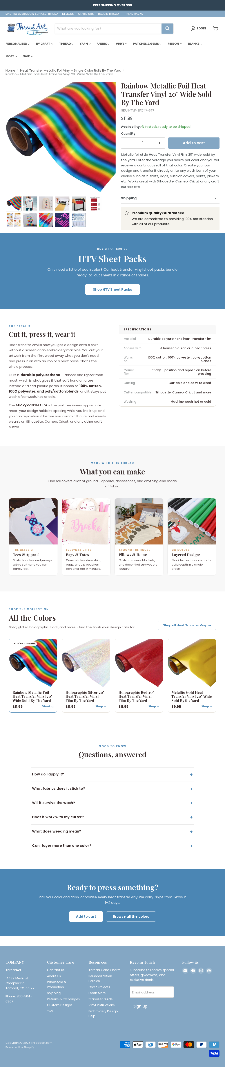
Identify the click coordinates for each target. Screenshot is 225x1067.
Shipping (54, 993)
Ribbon (174, 43)
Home (10, 70)
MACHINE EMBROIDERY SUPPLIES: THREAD (31, 13)
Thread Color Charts (104, 970)
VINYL (120, 43)
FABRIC (101, 43)
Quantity (128, 133)
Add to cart (86, 916)
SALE (27, 56)
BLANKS (194, 43)
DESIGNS (68, 13)
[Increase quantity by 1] (159, 143)
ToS (50, 1011)
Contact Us (56, 970)
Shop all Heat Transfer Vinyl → (187, 625)
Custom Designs (60, 1005)
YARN (84, 43)
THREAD (65, 43)
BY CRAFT (43, 43)
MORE (10, 56)
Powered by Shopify (19, 1047)
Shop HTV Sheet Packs (112, 289)
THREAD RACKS (133, 13)
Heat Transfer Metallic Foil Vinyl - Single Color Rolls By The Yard (70, 70)
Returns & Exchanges (63, 999)
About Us (54, 976)
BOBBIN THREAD (108, 13)
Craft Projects (99, 987)
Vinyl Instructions (102, 1005)
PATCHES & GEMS (146, 43)
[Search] (167, 28)
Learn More (97, 993)
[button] (13, 203)
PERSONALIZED (16, 43)
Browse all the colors (131, 916)
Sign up (140, 1006)
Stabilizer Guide (101, 999)
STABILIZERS (86, 13)
